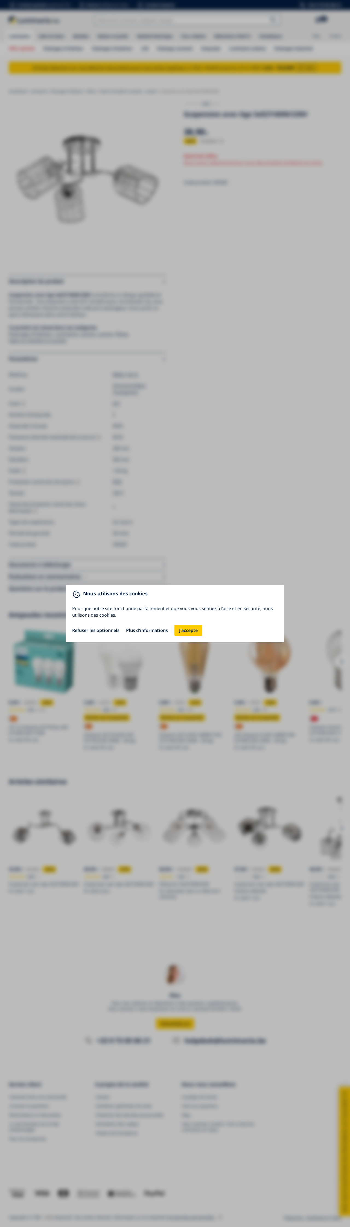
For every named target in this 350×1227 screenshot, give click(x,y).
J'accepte (188, 630)
